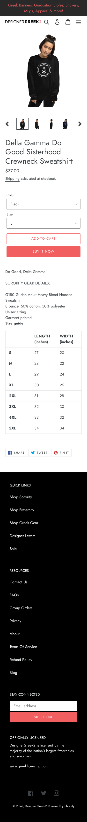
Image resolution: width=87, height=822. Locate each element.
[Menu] (78, 21)
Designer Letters (22, 535)
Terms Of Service (23, 646)
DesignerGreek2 (36, 806)
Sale (13, 548)
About (15, 634)
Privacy (15, 621)
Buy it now (43, 251)
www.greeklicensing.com (29, 766)
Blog (13, 672)
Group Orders (21, 608)
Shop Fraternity (22, 510)
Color (11, 195)
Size (10, 214)
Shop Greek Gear (24, 523)
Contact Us (18, 582)
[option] (22, 123)
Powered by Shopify (61, 806)
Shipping (12, 178)
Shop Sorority (21, 497)
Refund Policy (21, 659)
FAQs (14, 595)
